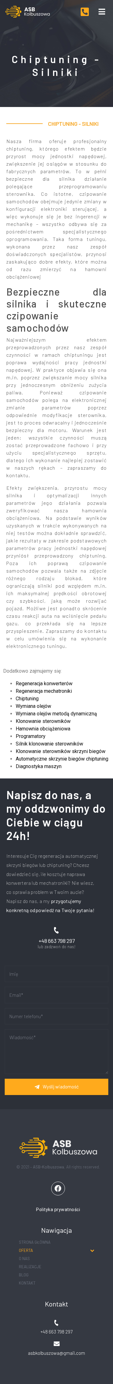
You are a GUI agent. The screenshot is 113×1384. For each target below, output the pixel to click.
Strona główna (35, 1242)
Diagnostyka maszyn (39, 766)
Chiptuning (27, 699)
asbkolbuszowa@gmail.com (56, 1353)
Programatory (31, 736)
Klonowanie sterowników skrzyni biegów (60, 751)
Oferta (26, 1250)
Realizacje (30, 1266)
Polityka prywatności (58, 1209)
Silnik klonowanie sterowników (49, 744)
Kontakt (27, 1282)
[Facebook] (58, 1188)
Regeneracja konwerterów (44, 684)
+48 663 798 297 (57, 941)
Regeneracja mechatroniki (44, 691)
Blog (24, 1274)
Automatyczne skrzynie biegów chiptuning (62, 759)
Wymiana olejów (33, 706)
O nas (24, 1258)
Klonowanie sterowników (43, 721)
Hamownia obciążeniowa (43, 729)
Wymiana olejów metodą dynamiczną (56, 714)
